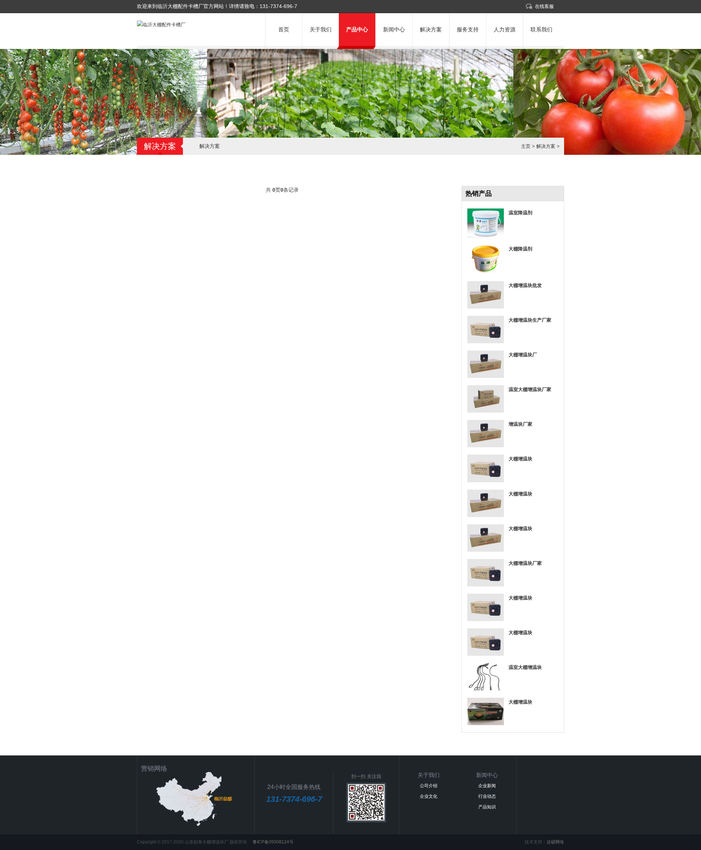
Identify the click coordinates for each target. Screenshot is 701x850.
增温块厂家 (520, 424)
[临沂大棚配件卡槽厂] (161, 24)
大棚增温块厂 (523, 354)
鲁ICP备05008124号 (273, 842)
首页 (283, 29)
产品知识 (487, 806)
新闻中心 (394, 29)
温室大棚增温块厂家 (530, 389)
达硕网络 (555, 842)
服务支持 (468, 29)
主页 (525, 146)
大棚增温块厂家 (525, 563)
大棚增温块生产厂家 (530, 320)
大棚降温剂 (520, 249)
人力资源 (505, 29)
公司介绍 (428, 785)
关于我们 (321, 29)
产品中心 (357, 29)
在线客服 (544, 6)
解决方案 (431, 29)
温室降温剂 (520, 212)
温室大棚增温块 (525, 667)
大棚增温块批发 (525, 285)
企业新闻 (487, 785)
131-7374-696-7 (278, 6)
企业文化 (428, 796)
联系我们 (541, 29)
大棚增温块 (520, 459)
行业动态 (487, 796)
